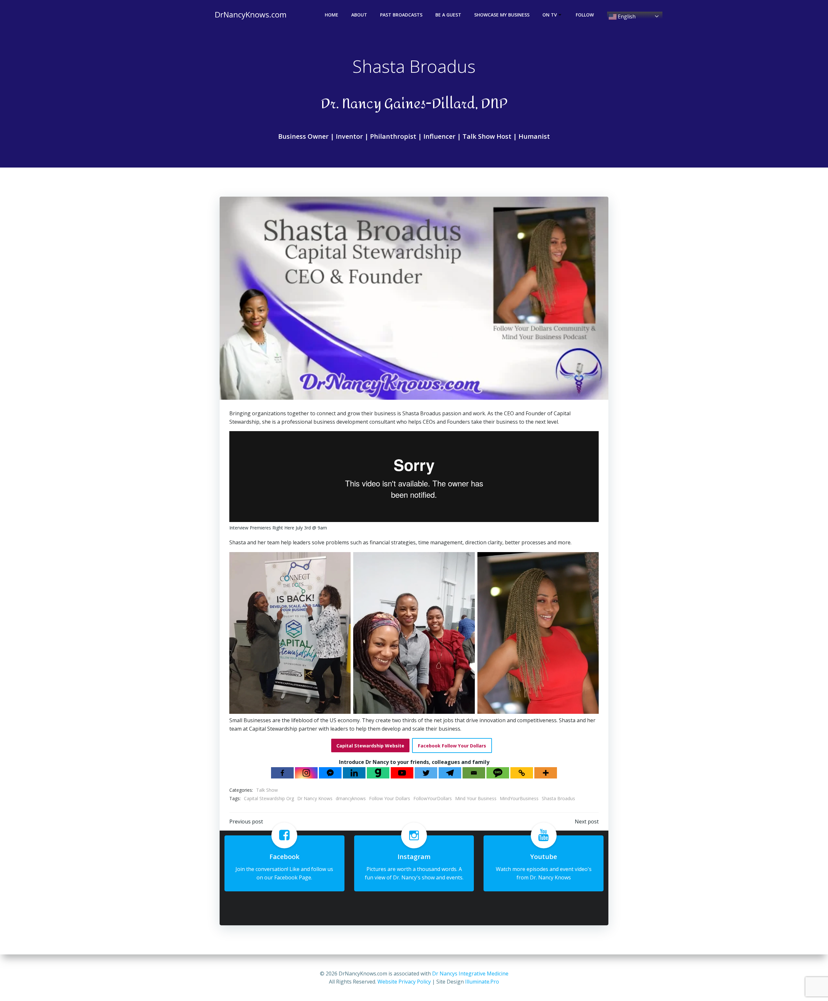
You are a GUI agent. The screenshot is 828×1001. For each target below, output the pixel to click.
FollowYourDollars (432, 798)
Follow (585, 15)
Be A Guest (448, 15)
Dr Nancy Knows (314, 798)
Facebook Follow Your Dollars (452, 746)
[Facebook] (282, 772)
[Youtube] (402, 772)
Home (331, 15)
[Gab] (378, 772)
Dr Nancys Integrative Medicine (470, 973)
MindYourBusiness (519, 798)
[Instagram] (306, 772)
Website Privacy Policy (404, 981)
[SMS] (497, 772)
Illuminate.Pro (482, 981)
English (626, 16)
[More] (545, 772)
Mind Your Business (475, 798)
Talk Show (267, 790)
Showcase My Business (501, 15)
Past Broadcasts (401, 15)
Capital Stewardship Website (370, 746)
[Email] (474, 772)
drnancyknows (351, 798)
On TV (549, 15)
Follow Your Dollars (389, 798)
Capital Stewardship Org (269, 798)
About (359, 15)
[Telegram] (450, 772)
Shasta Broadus (558, 798)
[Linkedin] (354, 772)
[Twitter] (426, 772)
